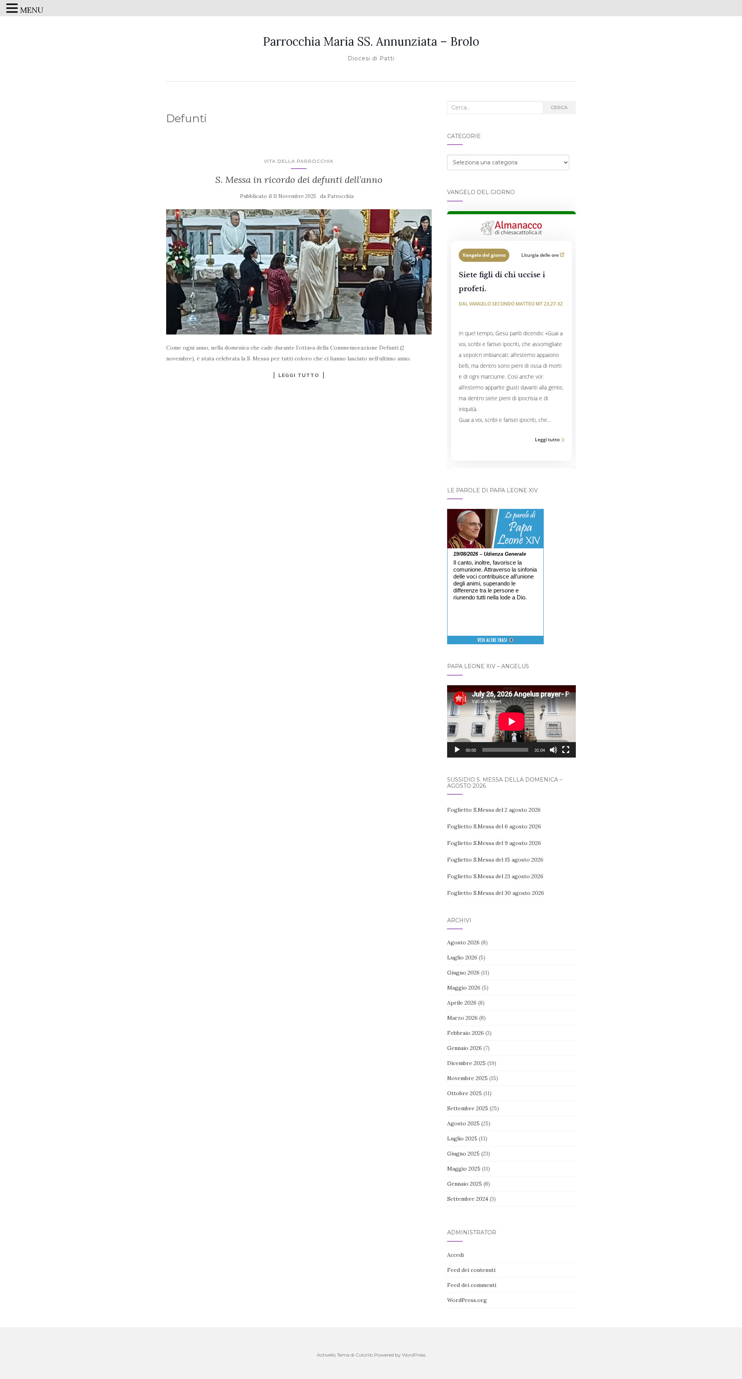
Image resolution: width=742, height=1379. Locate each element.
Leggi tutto (298, 375)
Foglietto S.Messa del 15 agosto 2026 (495, 859)
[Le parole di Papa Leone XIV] (495, 514)
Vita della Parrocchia (299, 161)
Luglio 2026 (462, 957)
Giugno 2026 (463, 972)
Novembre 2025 (467, 1078)
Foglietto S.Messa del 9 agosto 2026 (494, 843)
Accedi (455, 1254)
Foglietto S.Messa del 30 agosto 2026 (495, 892)
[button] (13, 9)
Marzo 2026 (462, 1017)
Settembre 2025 (467, 1108)
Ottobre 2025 (464, 1093)
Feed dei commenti (471, 1285)
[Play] (457, 750)
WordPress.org (467, 1300)
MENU (31, 10)
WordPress (413, 1355)
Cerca (559, 107)
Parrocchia (340, 196)
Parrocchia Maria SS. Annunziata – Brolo (371, 41)
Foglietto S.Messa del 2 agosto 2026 (494, 809)
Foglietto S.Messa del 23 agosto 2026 (495, 876)
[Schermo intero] (566, 750)
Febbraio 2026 (465, 1032)
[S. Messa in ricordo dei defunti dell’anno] (299, 272)
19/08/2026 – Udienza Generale (489, 554)
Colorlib (364, 1355)
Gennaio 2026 (464, 1047)
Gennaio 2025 (464, 1183)
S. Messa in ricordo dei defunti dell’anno (299, 180)
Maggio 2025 (463, 1168)
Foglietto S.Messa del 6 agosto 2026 (494, 826)
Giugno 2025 (463, 1153)
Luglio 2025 (462, 1138)
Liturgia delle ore (540, 255)
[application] (511, 721)
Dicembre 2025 (466, 1063)
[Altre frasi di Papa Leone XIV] (495, 644)
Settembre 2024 (467, 1198)
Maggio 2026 (463, 987)
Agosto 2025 (463, 1123)
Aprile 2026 (462, 1002)
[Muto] (553, 750)
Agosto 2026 (463, 942)
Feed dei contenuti (471, 1269)
